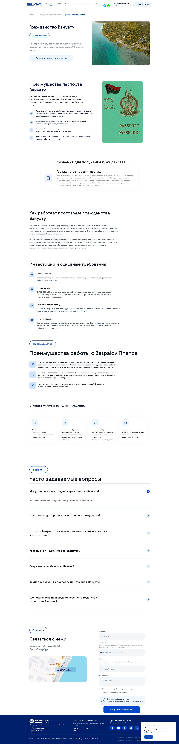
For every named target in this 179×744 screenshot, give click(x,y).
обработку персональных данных (125, 689)
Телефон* (102, 642)
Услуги (43, 14)
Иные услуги (77, 4)
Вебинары (73, 739)
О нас (98, 4)
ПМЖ (65, 4)
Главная (33, 14)
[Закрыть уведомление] (174, 723)
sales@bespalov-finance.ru (121, 6)
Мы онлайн (106, 3)
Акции (86, 4)
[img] (131, 728)
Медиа (92, 4)
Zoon (86, 728)
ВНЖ (59, 4)
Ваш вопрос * (104, 675)
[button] (142, 4)
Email (101, 659)
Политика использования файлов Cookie (133, 737)
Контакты (95, 739)
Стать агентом (61, 739)
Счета (70, 4)
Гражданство (51, 4)
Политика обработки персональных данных (134, 740)
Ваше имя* (103, 631)
